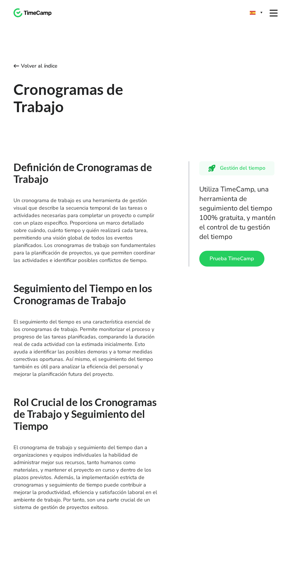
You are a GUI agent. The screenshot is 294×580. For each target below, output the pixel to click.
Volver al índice (39, 66)
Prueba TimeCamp (232, 258)
